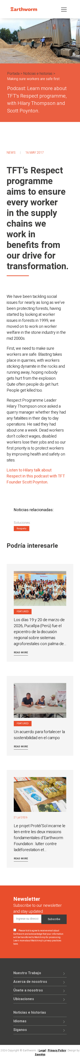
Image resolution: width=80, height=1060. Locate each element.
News (11, 152)
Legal (42, 1050)
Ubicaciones (23, 999)
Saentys (40, 1054)
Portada (13, 73)
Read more (21, 652)
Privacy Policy (57, 1050)
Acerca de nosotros (30, 981)
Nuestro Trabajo (27, 973)
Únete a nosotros (28, 990)
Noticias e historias (37, 73)
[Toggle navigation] (63, 9)
